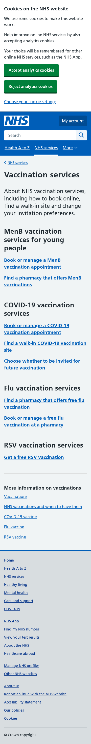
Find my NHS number (21, 629)
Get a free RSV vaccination (34, 457)
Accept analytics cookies (31, 70)
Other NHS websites (20, 674)
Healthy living (15, 584)
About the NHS (16, 645)
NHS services (18, 162)
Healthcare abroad (19, 653)
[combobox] (40, 135)
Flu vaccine (14, 526)
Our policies (14, 710)
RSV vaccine (15, 537)
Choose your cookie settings (30, 101)
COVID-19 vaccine (20, 516)
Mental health (16, 592)
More (70, 149)
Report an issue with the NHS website (35, 694)
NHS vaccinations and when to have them (43, 506)
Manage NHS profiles (21, 665)
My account (73, 120)
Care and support (18, 601)
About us (11, 686)
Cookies (10, 718)
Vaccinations (15, 496)
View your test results (21, 637)
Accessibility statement (22, 702)
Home (9, 560)
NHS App (11, 621)
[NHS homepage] (16, 121)
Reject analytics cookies (31, 86)
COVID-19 (12, 609)
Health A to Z (17, 147)
